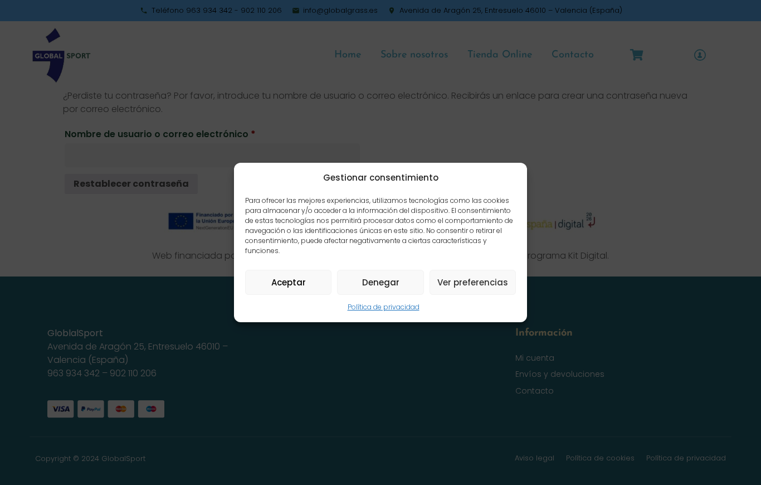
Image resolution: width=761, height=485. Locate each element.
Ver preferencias (472, 282)
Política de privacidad (383, 307)
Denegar (380, 282)
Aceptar (288, 282)
